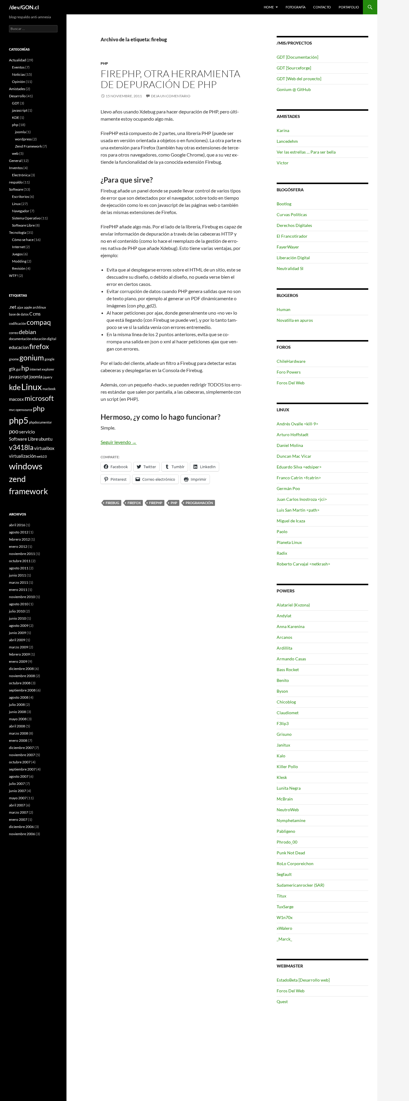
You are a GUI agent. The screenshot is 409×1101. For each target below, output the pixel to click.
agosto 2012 (18, 532)
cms (37, 313)
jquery (47, 377)
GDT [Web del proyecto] (299, 78)
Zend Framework (28, 146)
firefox (134, 503)
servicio (27, 431)
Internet (18, 247)
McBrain (285, 798)
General (15, 160)
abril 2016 (17, 525)
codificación (17, 323)
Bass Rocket (288, 669)
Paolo (282, 531)
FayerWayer (288, 246)
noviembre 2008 (22, 676)
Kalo (281, 755)
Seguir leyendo (119, 442)
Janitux (283, 744)
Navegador (20, 211)
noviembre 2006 (22, 834)
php (104, 63)
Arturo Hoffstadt (292, 434)
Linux (16, 203)
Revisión (18, 268)
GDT (15, 103)
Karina (283, 130)
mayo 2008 (18, 719)
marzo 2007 (18, 812)
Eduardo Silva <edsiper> (299, 466)
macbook (49, 389)
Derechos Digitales (294, 225)
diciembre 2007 (21, 747)
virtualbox (44, 448)
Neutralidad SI (290, 268)
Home (269, 7)
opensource (24, 410)
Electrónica (21, 175)
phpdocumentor (40, 422)
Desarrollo (17, 96)
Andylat (284, 615)
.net (12, 307)
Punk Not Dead (291, 852)
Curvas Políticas (292, 214)
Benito (283, 680)
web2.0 (42, 456)
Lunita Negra (289, 788)
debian (27, 331)
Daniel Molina (290, 445)
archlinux (39, 307)
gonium (31, 357)
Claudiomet (288, 712)
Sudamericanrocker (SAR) (300, 885)
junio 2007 (17, 790)
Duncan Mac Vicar (294, 456)
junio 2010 (17, 618)
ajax (20, 307)
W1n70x (285, 917)
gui (18, 369)
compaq (39, 322)
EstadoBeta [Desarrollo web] (303, 979)
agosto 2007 (18, 776)
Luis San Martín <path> (298, 509)
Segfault (284, 874)
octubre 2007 (20, 762)
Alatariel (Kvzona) (293, 604)
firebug (112, 503)
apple (28, 307)
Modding (19, 261)
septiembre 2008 (22, 690)
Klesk (282, 777)
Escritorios (20, 196)
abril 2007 (17, 805)
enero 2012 (18, 546)
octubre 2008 (20, 683)
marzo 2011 (18, 582)
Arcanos (284, 637)
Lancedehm (287, 141)
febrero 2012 (19, 539)
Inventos (16, 168)
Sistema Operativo (26, 218)
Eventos (18, 67)
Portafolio (349, 7)
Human (283, 309)
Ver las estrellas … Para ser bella (306, 151)
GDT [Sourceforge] (294, 67)
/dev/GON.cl (24, 7)
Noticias (18, 74)
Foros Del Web (291, 382)
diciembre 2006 (21, 826)
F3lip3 (283, 723)
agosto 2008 (18, 697)
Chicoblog (286, 701)
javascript (19, 110)
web (15, 153)
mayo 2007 (18, 798)
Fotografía (295, 7)
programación (199, 503)
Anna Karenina (291, 626)
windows (26, 466)
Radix (282, 553)
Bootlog (284, 203)
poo (14, 431)
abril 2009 (17, 640)
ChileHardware (291, 361)
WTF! (13, 275)
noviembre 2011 (22, 553)
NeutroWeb (288, 809)
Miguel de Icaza (291, 520)
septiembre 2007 (22, 769)
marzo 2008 (18, 733)
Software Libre (23, 225)
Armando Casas (291, 658)
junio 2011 (17, 575)
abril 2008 (17, 726)
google (49, 359)
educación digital (44, 339)
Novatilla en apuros (295, 320)
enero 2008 (18, 740)
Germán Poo (288, 488)
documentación (20, 339)
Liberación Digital (293, 257)
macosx (16, 399)
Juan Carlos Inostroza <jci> (302, 499)
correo (13, 333)
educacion (19, 347)
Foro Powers (289, 371)
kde (15, 387)
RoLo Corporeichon (295, 863)
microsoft (39, 398)
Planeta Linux (289, 542)
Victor (283, 162)
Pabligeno (286, 831)
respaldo (16, 182)
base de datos (19, 314)
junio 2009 (17, 632)
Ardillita (284, 647)
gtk (12, 368)
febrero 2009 (19, 654)
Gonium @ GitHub (294, 89)
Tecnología (17, 232)
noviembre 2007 (22, 755)
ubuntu (45, 439)
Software (16, 189)
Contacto (322, 7)
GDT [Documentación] (297, 57)
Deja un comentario (170, 96)
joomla (20, 132)
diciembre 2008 (21, 668)
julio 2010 (17, 611)
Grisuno (284, 734)
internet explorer (42, 369)
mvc (12, 410)
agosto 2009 (18, 625)
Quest (282, 1001)
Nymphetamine (291, 820)
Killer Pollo (287, 766)
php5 (18, 420)
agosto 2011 (18, 568)
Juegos (17, 254)
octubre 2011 (20, 561)
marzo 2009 (18, 647)
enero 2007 (18, 819)
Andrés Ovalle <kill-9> (297, 423)
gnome (14, 359)
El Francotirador (292, 236)
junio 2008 (17, 711)
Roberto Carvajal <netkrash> (303, 563)
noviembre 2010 (22, 597)
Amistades (17, 89)
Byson (282, 691)
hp (25, 368)
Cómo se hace (23, 239)
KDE (15, 117)
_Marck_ (284, 938)
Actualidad (17, 60)
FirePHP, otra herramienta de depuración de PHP (170, 78)
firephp (155, 503)
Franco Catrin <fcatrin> (299, 477)
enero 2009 (18, 661)
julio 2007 (17, 783)
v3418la (21, 447)
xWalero (284, 928)
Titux (281, 895)
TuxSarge (285, 906)
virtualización (22, 456)
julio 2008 (17, 704)
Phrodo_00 (287, 841)
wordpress (23, 139)
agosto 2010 (18, 604)
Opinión (18, 81)
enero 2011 (18, 589)
